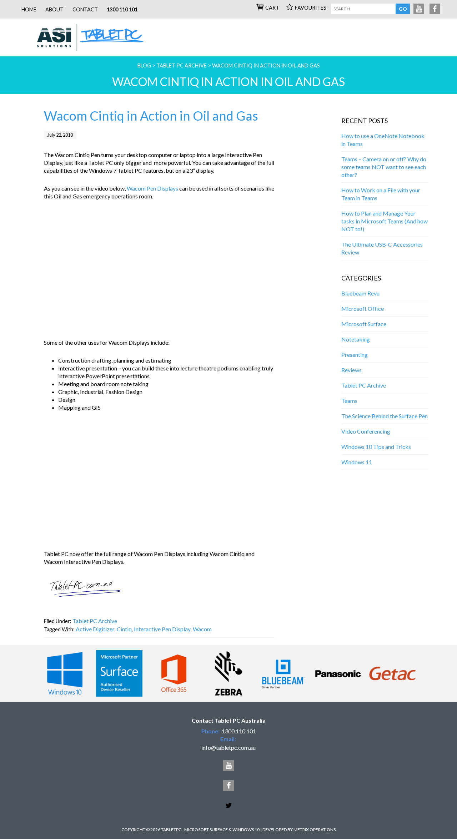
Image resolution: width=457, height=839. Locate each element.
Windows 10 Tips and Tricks (376, 446)
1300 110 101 (122, 9)
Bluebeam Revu (360, 293)
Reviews (351, 370)
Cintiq (124, 629)
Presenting (354, 354)
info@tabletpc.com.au (228, 747)
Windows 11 (356, 462)
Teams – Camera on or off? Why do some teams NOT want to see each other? (383, 167)
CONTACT (85, 9)
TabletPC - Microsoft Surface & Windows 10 (94, 37)
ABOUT (54, 9)
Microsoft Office (362, 308)
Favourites (310, 8)
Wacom (202, 629)
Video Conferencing (365, 431)
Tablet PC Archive (94, 620)
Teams (349, 400)
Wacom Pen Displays (152, 188)
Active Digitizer (95, 629)
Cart (272, 8)
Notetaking (355, 339)
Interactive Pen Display (162, 629)
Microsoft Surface (363, 323)
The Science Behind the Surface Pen (384, 416)
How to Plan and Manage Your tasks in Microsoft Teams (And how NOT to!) (384, 221)
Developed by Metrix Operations (299, 829)
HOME (28, 9)
